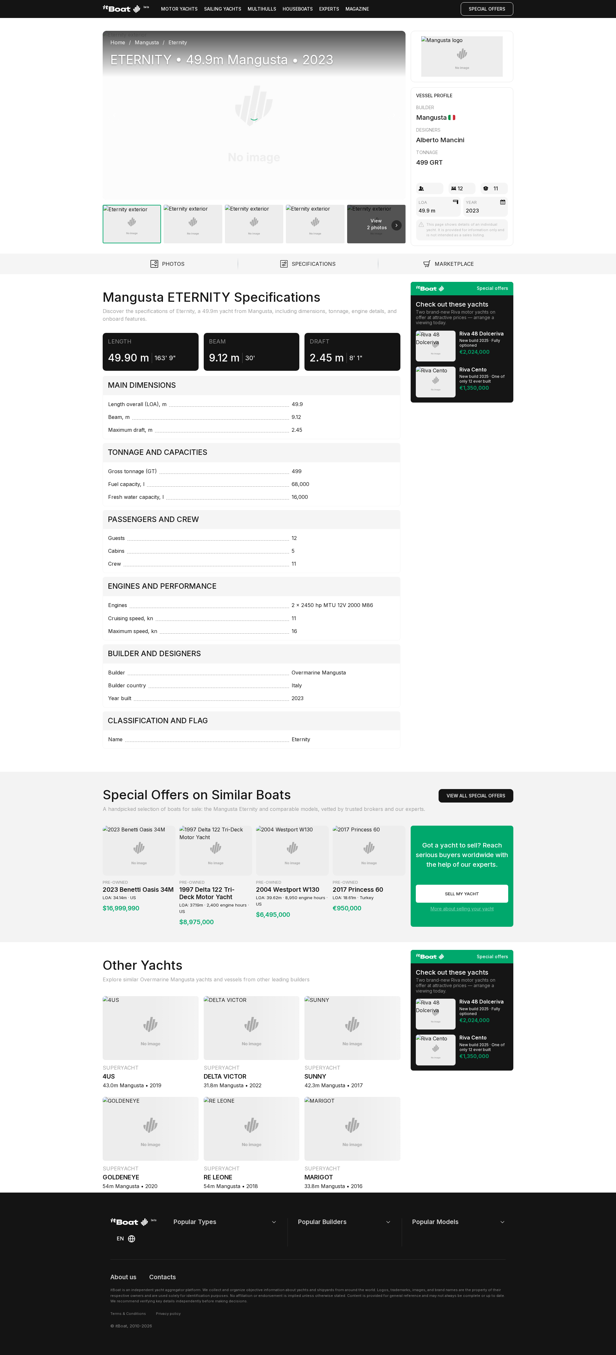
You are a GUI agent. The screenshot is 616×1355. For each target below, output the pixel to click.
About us (123, 1277)
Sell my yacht (462, 893)
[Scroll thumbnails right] (396, 225)
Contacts (162, 1277)
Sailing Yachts (222, 9)
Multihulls (262, 9)
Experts (329, 9)
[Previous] (114, 115)
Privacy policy (168, 1313)
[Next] (394, 115)
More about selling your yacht (462, 908)
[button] (254, 115)
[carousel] (254, 134)
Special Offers (487, 9)
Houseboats (298, 9)
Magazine (357, 9)
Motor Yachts (179, 9)
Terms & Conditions (128, 1313)
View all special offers (476, 795)
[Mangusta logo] (462, 56)
